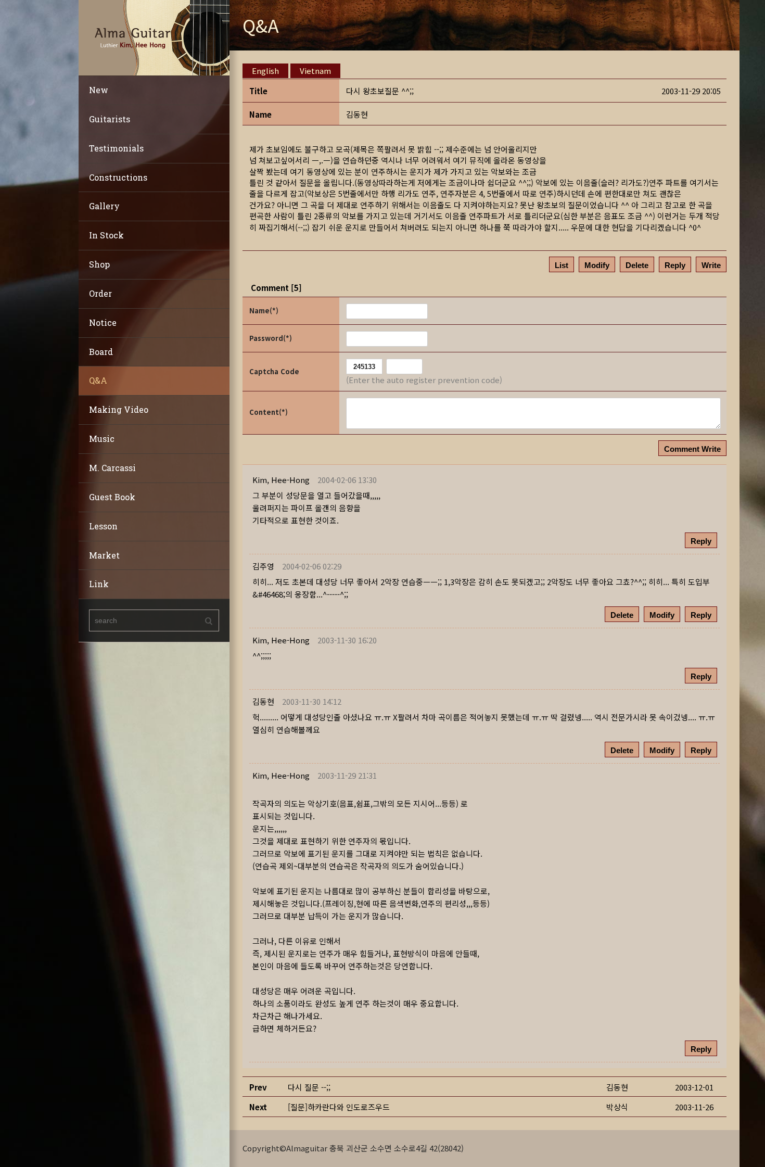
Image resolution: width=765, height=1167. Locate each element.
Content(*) (268, 412)
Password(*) (270, 338)
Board (101, 351)
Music (101, 438)
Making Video (118, 409)
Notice (103, 322)
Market (104, 555)
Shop (99, 264)
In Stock (106, 235)
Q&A (98, 380)
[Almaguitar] (154, 36)
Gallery (104, 205)
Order (100, 293)
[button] (281, 479)
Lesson (103, 526)
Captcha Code (274, 371)
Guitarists (109, 118)
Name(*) (263, 310)
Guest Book (112, 496)
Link (99, 583)
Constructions (118, 177)
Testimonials (116, 148)
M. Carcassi (112, 467)
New (98, 89)
